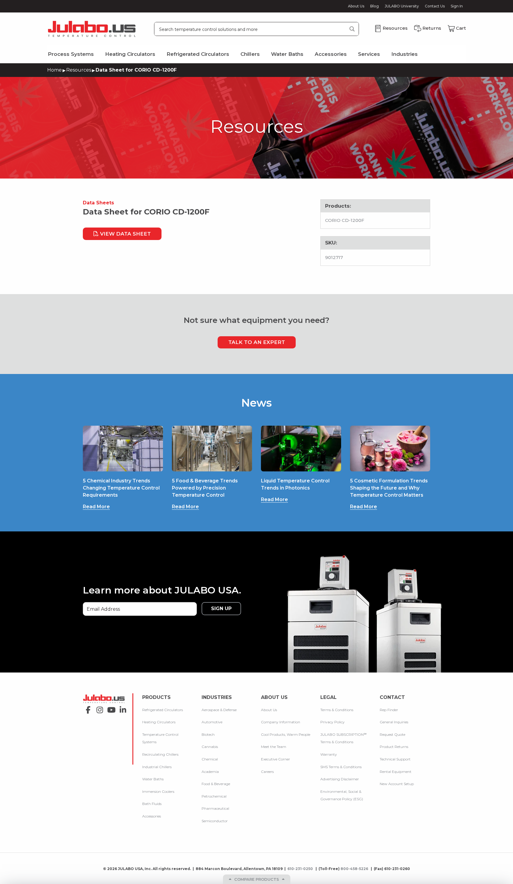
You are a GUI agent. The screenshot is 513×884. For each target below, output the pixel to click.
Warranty (328, 754)
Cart (461, 28)
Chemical (210, 759)
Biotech (208, 734)
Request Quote (392, 734)
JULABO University (402, 6)
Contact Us (435, 6)
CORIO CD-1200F (344, 220)
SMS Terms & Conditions (341, 767)
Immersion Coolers (158, 791)
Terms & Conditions (336, 710)
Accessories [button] (331, 54)
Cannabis (210, 746)
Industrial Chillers (157, 767)
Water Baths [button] (287, 54)
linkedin (121, 708)
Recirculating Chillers (160, 754)
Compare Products (256, 879)
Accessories (151, 816)
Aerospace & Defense (219, 710)
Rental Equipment (395, 771)
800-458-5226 (355, 868)
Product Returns (394, 746)
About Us (356, 6)
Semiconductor (215, 821)
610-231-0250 (300, 868)
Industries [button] (404, 54)
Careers (267, 771)
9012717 (334, 257)
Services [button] (369, 54)
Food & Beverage (216, 784)
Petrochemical (214, 796)
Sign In (457, 6)
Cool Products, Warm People (285, 734)
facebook (86, 708)
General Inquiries (394, 722)
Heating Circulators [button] (130, 54)
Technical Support (395, 759)
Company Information (280, 722)
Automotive (212, 722)
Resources (78, 70)
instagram (98, 708)
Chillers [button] (250, 54)
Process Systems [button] (71, 54)
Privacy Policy (332, 722)
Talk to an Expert (256, 342)
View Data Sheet (125, 234)
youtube (109, 708)
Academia (210, 771)
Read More (96, 506)
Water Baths (153, 779)
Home (54, 70)
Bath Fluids (152, 803)
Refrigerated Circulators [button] (198, 54)
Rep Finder (389, 710)
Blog (374, 6)
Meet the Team (273, 746)
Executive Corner (275, 759)
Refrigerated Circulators (162, 710)
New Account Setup (397, 784)
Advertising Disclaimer (339, 779)
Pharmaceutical (215, 808)
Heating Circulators (158, 722)
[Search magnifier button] (352, 29)
